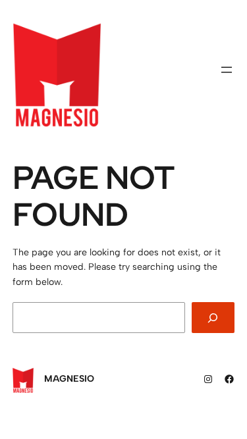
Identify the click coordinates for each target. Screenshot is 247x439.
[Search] (213, 317)
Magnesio (69, 378)
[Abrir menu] (226, 70)
